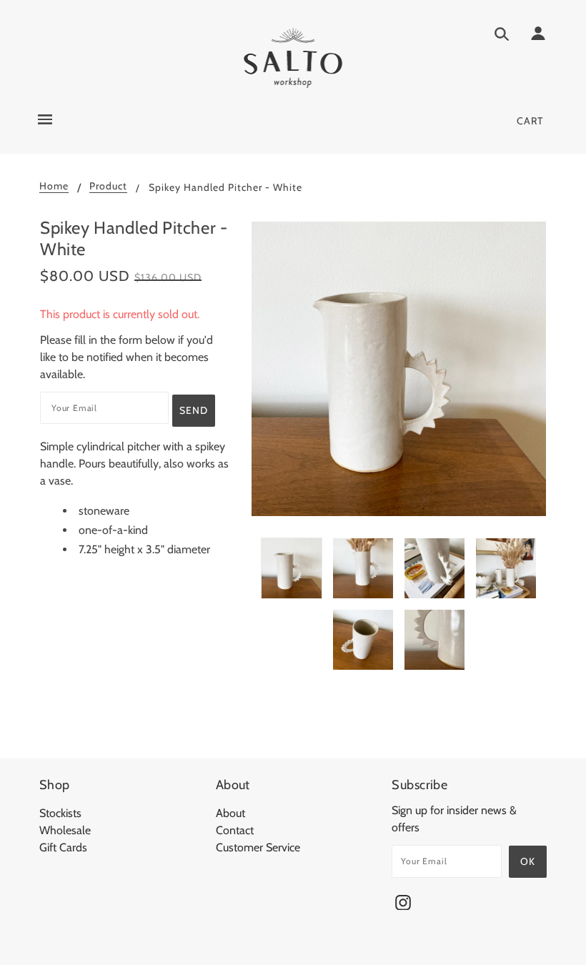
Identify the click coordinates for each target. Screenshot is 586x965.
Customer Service (258, 847)
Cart (530, 120)
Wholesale (65, 830)
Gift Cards (63, 847)
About (230, 813)
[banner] (293, 57)
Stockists (60, 813)
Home (54, 186)
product (108, 186)
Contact (235, 830)
